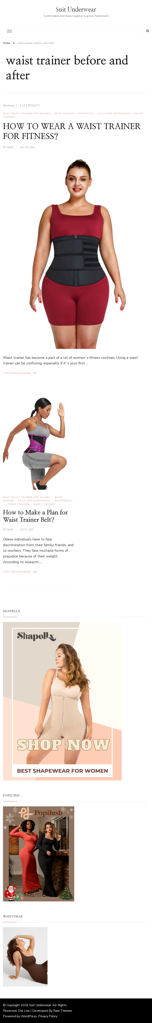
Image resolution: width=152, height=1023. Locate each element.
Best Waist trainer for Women (26, 113)
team (10, 147)
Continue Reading (17, 373)
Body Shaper (64, 113)
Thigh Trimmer (18, 504)
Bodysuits (86, 113)
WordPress (29, 1016)
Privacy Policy (47, 1016)
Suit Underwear (76, 10)
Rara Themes (62, 1011)
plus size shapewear (114, 113)
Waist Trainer (44, 504)
